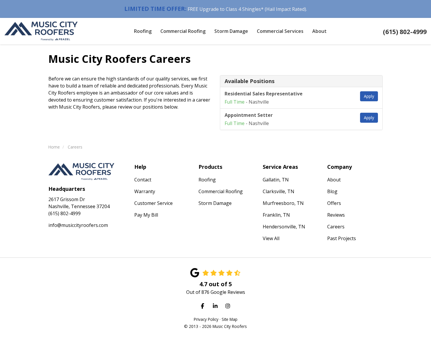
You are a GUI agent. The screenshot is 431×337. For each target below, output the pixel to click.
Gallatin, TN (276, 179)
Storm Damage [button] (231, 31)
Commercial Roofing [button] (183, 31)
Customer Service (153, 203)
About (334, 179)
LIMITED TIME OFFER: (155, 9)
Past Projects (341, 238)
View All (271, 238)
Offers (334, 203)
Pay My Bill (146, 215)
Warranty (144, 191)
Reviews (336, 215)
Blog (332, 191)
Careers (336, 226)
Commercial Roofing (220, 191)
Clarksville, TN (278, 191)
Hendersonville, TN (284, 226)
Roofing (207, 179)
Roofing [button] (143, 31)
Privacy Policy (206, 319)
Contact (142, 179)
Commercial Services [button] (280, 31)
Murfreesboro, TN (283, 203)
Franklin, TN (276, 215)
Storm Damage (215, 203)
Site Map (229, 319)
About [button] (319, 31)
